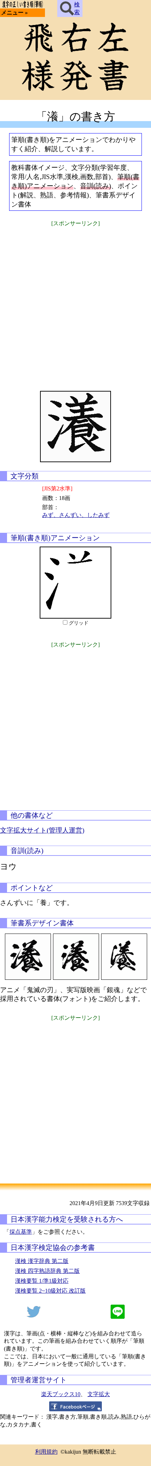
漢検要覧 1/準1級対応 (41, 1281)
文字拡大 (98, 1394)
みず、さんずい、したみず (76, 515)
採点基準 (20, 1232)
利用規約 (46, 1452)
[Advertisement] (75, 304)
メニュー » (14, 13)
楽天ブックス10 (60, 1394)
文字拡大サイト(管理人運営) (42, 830)
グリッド (78, 623)
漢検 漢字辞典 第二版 (41, 1261)
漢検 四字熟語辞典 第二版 (47, 1271)
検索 (77, 8)
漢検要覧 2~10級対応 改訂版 (50, 1291)
